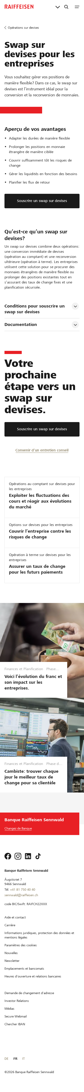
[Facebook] (7, 856)
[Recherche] (66, 6)
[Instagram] (18, 856)
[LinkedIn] (28, 856)
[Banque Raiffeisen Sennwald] (19, 6)
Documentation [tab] (20, 324)
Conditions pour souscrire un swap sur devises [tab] (35, 308)
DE (6, 1058)
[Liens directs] (57, 6)
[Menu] (77, 6)
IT (23, 1058)
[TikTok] (38, 856)
